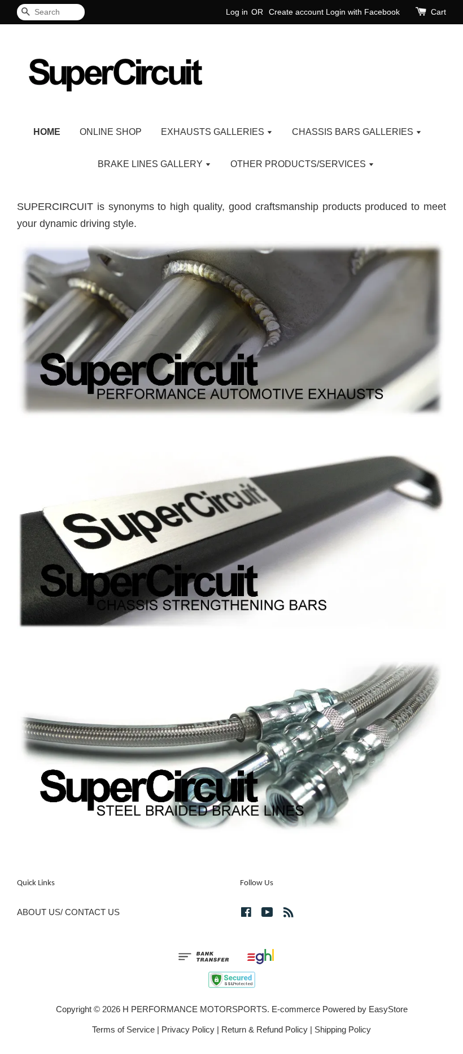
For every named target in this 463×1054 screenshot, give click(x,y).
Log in (237, 11)
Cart (438, 11)
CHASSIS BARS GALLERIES (354, 132)
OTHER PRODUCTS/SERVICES (299, 164)
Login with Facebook (363, 11)
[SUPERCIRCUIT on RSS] (288, 914)
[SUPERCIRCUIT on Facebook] (246, 914)
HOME (46, 132)
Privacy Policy (188, 1029)
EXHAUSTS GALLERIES (214, 132)
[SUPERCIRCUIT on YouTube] (267, 914)
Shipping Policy (343, 1029)
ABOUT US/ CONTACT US (68, 912)
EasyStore (388, 1009)
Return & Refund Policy (264, 1029)
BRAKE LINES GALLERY (151, 164)
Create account (296, 11)
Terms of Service (123, 1029)
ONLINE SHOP (111, 132)
